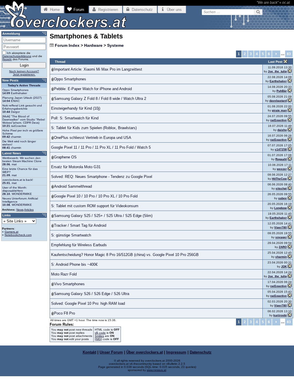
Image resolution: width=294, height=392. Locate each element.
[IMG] (98, 339)
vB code (100, 332)
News (20, 209)
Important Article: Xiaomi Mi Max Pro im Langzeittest (98, 69)
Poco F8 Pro (64, 313)
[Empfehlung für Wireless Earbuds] (290, 247)
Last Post (275, 61)
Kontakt (89, 352)
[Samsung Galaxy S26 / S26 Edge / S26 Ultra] (290, 295)
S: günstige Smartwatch (71, 235)
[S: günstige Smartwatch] (290, 237)
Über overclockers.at (144, 352)
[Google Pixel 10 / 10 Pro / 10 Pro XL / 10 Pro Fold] (290, 198)
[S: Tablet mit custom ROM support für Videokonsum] (290, 207)
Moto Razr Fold (64, 274)
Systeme (115, 45)
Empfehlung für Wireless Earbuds (79, 245)
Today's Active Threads (24, 85)
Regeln (7, 59)
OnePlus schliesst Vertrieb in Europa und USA (92, 137)
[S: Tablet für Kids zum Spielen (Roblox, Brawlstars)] (290, 129)
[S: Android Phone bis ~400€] (290, 266)
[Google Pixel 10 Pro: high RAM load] (290, 305)
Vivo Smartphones (69, 284)
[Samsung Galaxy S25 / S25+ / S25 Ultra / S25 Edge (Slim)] (290, 217)
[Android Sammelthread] (290, 188)
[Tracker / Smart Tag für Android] (290, 227)
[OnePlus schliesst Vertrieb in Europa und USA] (290, 139)
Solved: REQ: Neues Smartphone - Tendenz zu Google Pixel (101, 176)
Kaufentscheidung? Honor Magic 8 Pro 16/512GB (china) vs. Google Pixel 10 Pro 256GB (125, 255)
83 (289, 54)
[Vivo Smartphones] (290, 286)
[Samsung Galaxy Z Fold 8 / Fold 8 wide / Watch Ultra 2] (290, 100)
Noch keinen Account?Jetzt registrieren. (24, 73)
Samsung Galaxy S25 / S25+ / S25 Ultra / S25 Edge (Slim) (103, 216)
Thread (60, 61)
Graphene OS (65, 157)
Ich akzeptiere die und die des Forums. (22, 56)
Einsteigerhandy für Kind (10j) (75, 108)
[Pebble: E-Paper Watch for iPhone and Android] (290, 90)
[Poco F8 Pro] (290, 315)
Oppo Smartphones (70, 79)
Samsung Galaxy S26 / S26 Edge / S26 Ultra (91, 294)
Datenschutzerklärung (16, 56)
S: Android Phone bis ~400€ (74, 264)
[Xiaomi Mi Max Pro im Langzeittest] (290, 71)
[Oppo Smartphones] (290, 81)
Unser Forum (111, 352)
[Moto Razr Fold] (290, 276)
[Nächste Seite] (276, 54)
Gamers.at (11, 231)
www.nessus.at (156, 370)
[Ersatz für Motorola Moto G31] (290, 168)
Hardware (93, 45)
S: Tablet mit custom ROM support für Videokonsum (94, 206)
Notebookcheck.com (18, 234)
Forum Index (67, 45)
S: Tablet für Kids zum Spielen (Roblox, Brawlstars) (94, 128)
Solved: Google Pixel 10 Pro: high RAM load (88, 303)
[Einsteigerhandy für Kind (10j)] (290, 110)
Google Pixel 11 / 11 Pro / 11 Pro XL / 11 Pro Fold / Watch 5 (101, 147)
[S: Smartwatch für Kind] (290, 120)
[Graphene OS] (290, 159)
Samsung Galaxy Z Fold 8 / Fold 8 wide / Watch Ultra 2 (100, 98)
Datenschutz (201, 352)
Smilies (99, 335)
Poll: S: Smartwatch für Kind (74, 118)
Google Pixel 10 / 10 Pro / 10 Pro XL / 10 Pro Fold (96, 196)
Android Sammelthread (73, 186)
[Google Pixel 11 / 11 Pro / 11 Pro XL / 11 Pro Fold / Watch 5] (290, 149)
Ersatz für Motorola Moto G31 (75, 167)
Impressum (176, 352)
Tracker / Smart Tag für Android (80, 225)
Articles (29, 209)
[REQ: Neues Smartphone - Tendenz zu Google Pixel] (290, 178)
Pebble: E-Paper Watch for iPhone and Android (93, 89)
